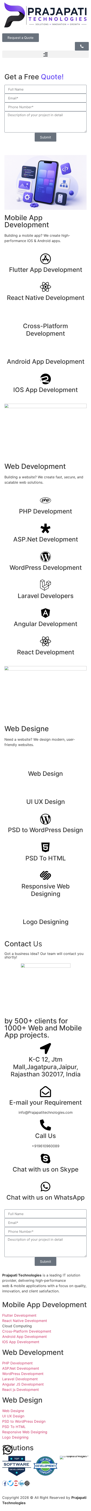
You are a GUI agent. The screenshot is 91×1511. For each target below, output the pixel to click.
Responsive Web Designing (45, 890)
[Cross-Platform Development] (45, 315)
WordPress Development (45, 567)
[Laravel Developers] (45, 585)
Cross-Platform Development (45, 329)
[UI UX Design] (45, 790)
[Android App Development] (45, 350)
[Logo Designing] (45, 910)
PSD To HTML (45, 858)
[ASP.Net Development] (45, 528)
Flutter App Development (45, 269)
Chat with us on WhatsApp (45, 1197)
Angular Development (45, 624)
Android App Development (45, 361)
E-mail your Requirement (45, 1102)
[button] (45, 54)
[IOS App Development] (45, 378)
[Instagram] (27, 1483)
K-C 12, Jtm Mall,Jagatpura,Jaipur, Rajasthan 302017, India (46, 1067)
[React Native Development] (45, 286)
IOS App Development (45, 390)
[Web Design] (45, 762)
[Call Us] (45, 1124)
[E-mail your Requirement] (45, 1091)
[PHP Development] (45, 500)
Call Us (45, 1136)
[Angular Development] (45, 613)
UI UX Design (45, 801)
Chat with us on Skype (45, 1169)
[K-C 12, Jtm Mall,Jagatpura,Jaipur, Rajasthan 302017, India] (45, 1048)
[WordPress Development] (45, 556)
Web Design (45, 773)
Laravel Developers (46, 596)
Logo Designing (45, 922)
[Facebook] (5, 1483)
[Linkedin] (21, 1483)
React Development (45, 652)
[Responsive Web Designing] (45, 875)
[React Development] (45, 641)
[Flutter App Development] (45, 258)
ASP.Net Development (45, 539)
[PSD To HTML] (45, 847)
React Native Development (45, 297)
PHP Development (45, 511)
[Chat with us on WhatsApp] (45, 1186)
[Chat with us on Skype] (45, 1158)
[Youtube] (16, 1483)
